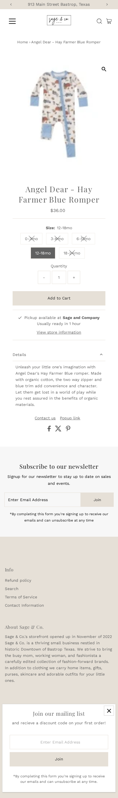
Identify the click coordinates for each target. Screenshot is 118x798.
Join (97, 500)
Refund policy (18, 580)
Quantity (59, 266)
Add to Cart (59, 298)
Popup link (70, 418)
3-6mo (59, 239)
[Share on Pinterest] (68, 430)
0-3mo (33, 239)
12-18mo (43, 253)
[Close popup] (109, 711)
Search (11, 588)
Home (22, 42)
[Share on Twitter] (59, 430)
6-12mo (85, 239)
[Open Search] (99, 21)
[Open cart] (109, 21)
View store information (59, 332)
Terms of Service (21, 597)
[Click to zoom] (103, 69)
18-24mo (74, 254)
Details (19, 354)
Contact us (45, 418)
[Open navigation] (17, 21)
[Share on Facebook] (50, 430)
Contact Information (24, 605)
